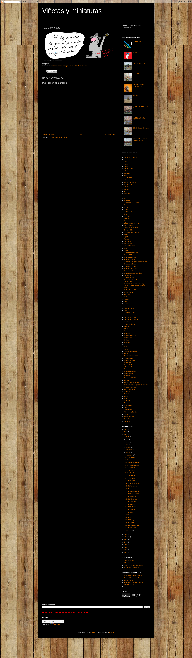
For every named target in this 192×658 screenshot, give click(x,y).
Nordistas (127, 340)
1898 (125, 586)
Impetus (126, 299)
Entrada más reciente (49, 134)
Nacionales (127, 331)
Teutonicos (127, 400)
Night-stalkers (128, 337)
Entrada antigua (110, 134)
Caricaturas (127, 205)
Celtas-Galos (129, 512)
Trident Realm (128, 410)
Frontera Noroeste (129, 246)
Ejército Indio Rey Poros (131, 227)
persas (126, 349)
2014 (126, 434)
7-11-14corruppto (130, 470)
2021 (126, 550)
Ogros (125, 347)
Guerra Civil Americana (131, 253)
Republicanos (128, 363)
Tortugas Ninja (128, 405)
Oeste (125, 344)
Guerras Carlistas (129, 278)
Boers (125, 198)
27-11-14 (128, 517)
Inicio (80, 134)
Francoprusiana (128, 243)
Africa (125, 175)
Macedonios (127, 322)
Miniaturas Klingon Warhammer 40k (138, 85)
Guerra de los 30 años (130, 268)
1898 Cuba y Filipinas (130, 157)
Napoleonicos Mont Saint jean (133, 576)
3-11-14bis (128, 460)
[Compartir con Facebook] (54, 71)
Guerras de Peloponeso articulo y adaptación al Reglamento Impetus (134, 284)
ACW (125, 171)
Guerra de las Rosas (130, 264)
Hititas (126, 288)
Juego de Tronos (129, 308)
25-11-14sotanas (130, 507)
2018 (126, 542)
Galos (125, 248)
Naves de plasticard (130, 335)
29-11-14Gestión (130, 522)
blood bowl (127, 196)
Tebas (125, 398)
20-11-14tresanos (130, 501)
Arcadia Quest (128, 184)
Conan (126, 214)
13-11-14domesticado (132, 491)
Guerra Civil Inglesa (130, 257)
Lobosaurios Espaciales (131, 319)
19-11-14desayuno (131, 499)
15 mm (126, 155)
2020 (126, 547)
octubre (128, 452)
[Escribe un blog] (50, 71)
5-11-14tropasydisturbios (132, 462)
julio (127, 444)
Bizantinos (127, 193)
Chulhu (126, 209)
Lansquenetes (128, 315)
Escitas (126, 234)
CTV (125, 221)
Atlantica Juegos (129, 560)
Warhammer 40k (129, 416)
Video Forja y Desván (130, 412)
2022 (126, 552)
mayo (127, 439)
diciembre (129, 531)
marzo (128, 437)
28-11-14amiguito (130, 520)
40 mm (126, 159)
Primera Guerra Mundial (131, 356)
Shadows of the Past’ (130, 387)
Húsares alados (128, 292)
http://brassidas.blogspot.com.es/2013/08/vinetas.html (69, 66)
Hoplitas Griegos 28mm (131, 290)
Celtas (126, 207)
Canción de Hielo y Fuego (132, 203)
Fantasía (135, 95)
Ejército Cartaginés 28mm (141, 128)
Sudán (126, 396)
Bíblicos (126, 189)
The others (127, 403)
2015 (126, 534)
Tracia (126, 407)
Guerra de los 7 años (130, 271)
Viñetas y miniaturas (72, 10)
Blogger (111, 632)
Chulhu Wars (128, 212)
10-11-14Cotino (130, 481)
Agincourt (127, 180)
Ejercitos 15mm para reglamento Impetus (139, 118)
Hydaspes (127, 294)
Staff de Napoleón (129, 389)
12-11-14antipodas (131, 486)
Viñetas (135, 52)
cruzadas (126, 218)
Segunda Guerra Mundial (131, 382)
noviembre (129, 455)
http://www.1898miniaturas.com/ (133, 565)
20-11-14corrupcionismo (132, 525)
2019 (126, 544)
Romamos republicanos (131, 369)
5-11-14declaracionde (132, 465)
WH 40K (126, 419)
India (125, 301)
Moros (126, 328)
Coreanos (127, 216)
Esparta (126, 237)
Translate (57, 624)
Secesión (126, 380)
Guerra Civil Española (130, 255)
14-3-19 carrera (137, 41)
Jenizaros (127, 306)
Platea (126, 353)
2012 (126, 429)
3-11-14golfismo (130, 457)
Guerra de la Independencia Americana (136, 262)
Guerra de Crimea (129, 259)
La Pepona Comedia (130, 313)
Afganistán (127, 173)
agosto (128, 447)
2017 (126, 539)
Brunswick (127, 200)
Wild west (127, 421)
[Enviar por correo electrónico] (47, 71)
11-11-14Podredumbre (132, 483)
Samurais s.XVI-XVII (130, 378)
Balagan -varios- (129, 580)
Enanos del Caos (129, 230)
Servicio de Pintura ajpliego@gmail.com (136, 385)
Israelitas (126, 303)
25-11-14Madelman (131, 509)
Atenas (126, 187)
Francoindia (127, 241)
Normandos (127, 342)
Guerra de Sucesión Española (133, 273)
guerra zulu (127, 275)
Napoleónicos (128, 333)
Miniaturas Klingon (129, 324)
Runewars (127, 375)
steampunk (127, 391)
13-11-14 (128, 488)
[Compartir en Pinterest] (56, 71)
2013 (126, 432)
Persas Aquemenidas (130, 351)
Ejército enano (128, 225)
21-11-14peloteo (130, 504)
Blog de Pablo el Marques (131, 567)
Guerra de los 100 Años (131, 266)
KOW (125, 310)
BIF (125, 191)
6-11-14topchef (130, 468)
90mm (126, 166)
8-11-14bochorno (130, 475)
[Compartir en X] (52, 71)
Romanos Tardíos (129, 373)
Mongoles (127, 326)
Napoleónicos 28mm (139, 63)
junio (127, 442)
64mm (126, 164)
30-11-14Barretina (130, 527)
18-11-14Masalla (130, 496)
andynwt (92, 632)
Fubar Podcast (128, 563)
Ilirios (125, 297)
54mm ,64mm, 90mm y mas (141, 74)
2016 (126, 537)
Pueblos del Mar (129, 358)
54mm (126, 162)
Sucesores (127, 394)
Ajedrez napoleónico (130, 182)
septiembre (129, 450)
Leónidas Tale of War (130, 317)
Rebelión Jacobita (129, 360)
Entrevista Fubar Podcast (131, 232)
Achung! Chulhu (129, 168)
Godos (126, 250)
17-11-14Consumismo (132, 494)
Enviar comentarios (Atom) (59, 137)
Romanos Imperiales (130, 371)
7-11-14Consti (129, 473)
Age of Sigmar (128, 178)
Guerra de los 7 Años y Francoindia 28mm (140, 139)
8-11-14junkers (130, 478)
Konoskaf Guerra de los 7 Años (133, 578)
